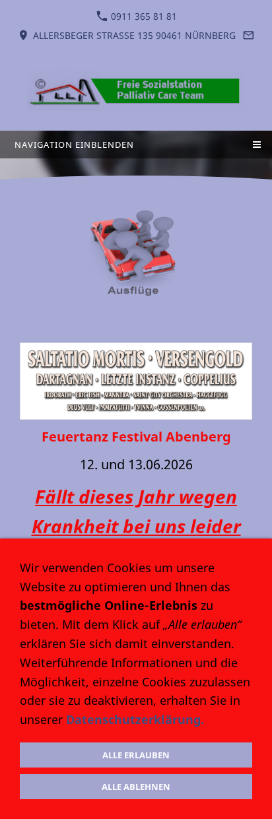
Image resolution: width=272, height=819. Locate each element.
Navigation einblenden (74, 144)
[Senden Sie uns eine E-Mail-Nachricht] (248, 35)
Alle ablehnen (136, 787)
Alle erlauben (136, 755)
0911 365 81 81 (142, 16)
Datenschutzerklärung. (135, 719)
